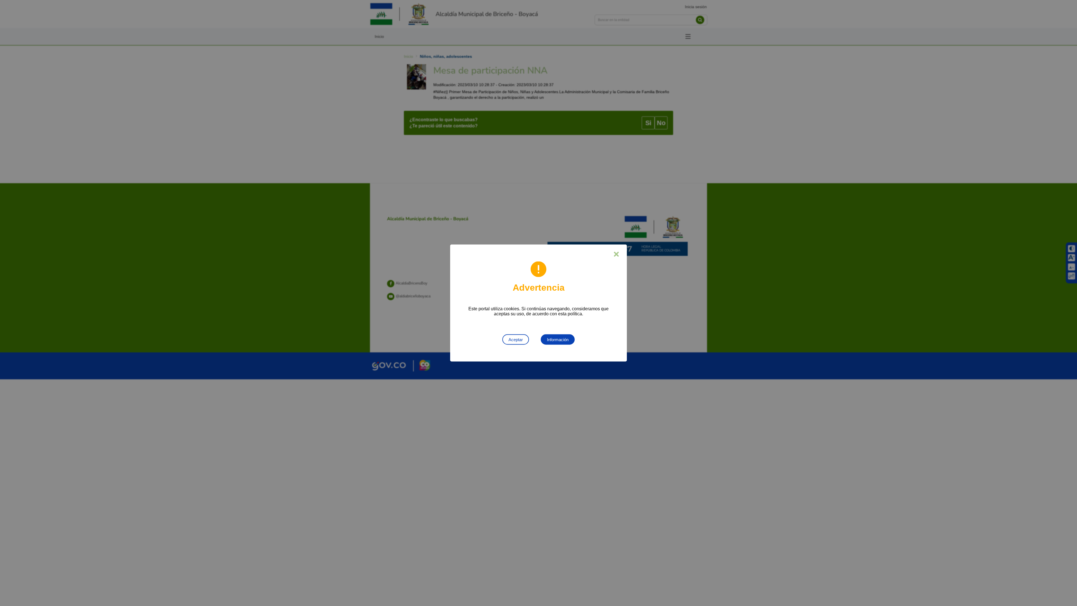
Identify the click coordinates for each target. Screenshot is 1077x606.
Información (558, 339)
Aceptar (515, 339)
